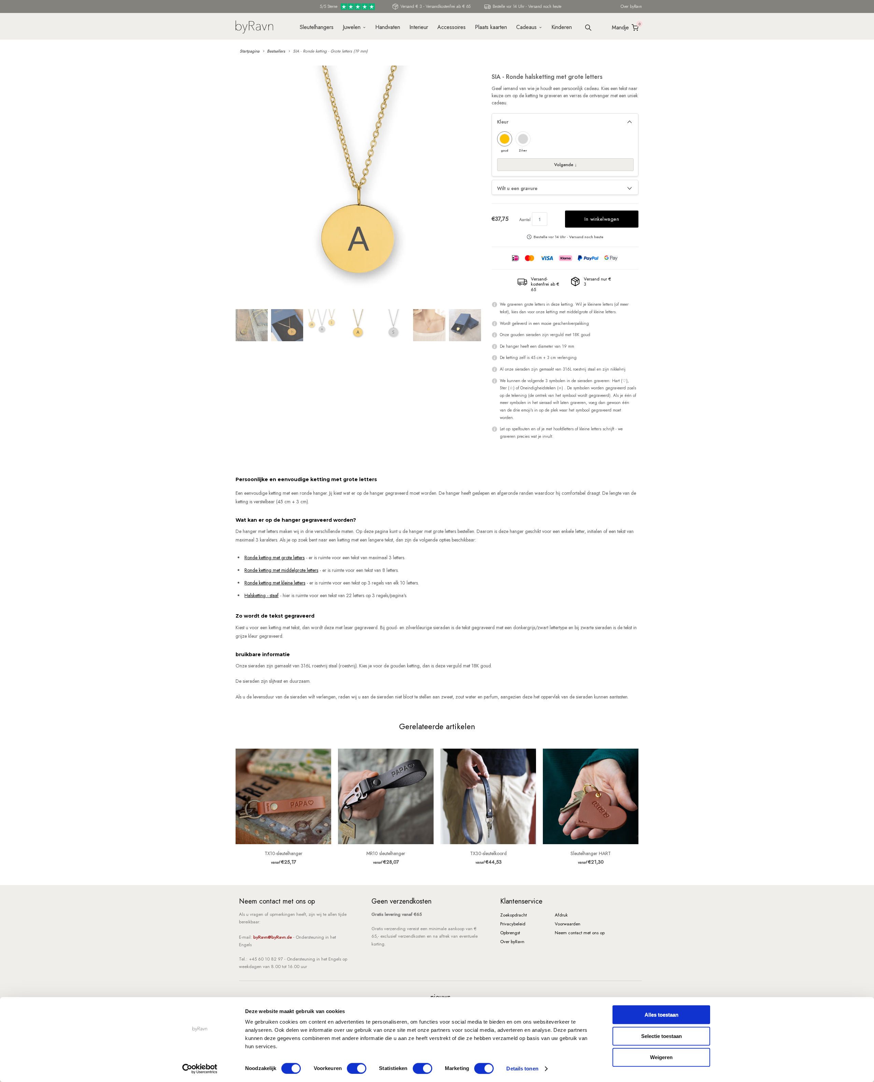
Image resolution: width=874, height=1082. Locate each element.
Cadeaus (526, 27)
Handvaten (387, 27)
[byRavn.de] (254, 26)
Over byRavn (631, 6)
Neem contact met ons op (580, 932)
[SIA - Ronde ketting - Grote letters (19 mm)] (360, 185)
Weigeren (661, 1057)
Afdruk (561, 915)
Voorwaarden (567, 924)
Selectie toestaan (661, 1036)
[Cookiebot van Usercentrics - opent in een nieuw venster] (200, 1069)
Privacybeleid (512, 924)
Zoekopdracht (513, 915)
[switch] (356, 1068)
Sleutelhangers (317, 27)
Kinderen (561, 27)
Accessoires (451, 27)
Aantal (525, 220)
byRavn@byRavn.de (272, 937)
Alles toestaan (661, 1015)
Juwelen (352, 27)
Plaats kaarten (491, 27)
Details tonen (522, 1068)
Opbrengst (510, 932)
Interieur (418, 27)
